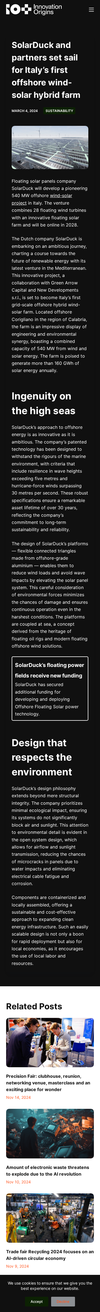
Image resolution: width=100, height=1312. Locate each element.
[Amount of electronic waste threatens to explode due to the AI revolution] (50, 1133)
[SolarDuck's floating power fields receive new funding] (50, 688)
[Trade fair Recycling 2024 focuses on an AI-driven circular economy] (50, 1218)
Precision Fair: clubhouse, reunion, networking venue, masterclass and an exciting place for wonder (48, 1082)
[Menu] (91, 9)
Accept (37, 1301)
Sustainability (59, 111)
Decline (63, 1301)
